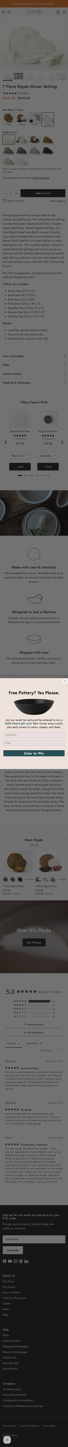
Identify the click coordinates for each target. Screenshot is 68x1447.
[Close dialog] (65, 681)
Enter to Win (34, 753)
